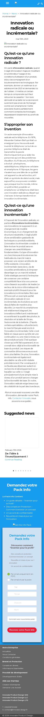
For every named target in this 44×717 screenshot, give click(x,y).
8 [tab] (34, 471)
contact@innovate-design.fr (16, 710)
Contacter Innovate (21, 398)
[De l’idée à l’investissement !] (22, 432)
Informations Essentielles (12, 668)
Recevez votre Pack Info (22, 630)
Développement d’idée (12, 677)
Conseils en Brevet (10, 665)
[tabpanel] (22, 439)
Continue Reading (13, 459)
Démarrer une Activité (11, 688)
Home (5, 13)
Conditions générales (11, 657)
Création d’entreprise (11, 685)
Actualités (6, 651)
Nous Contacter (9, 654)
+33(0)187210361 (10, 707)
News (14, 13)
